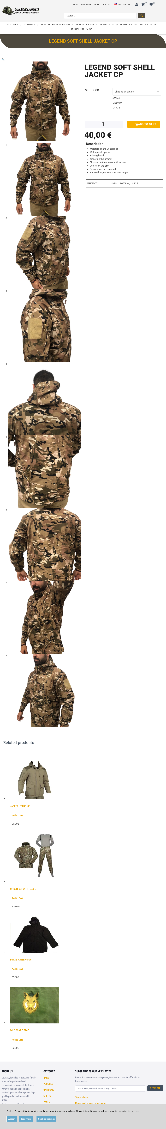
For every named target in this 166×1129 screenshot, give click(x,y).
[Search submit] (141, 15)
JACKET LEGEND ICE (20, 806)
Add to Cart (17, 815)
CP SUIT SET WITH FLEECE (23, 889)
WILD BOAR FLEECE (19, 1030)
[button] (3, 59)
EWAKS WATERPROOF (20, 959)
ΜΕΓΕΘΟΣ (92, 90)
